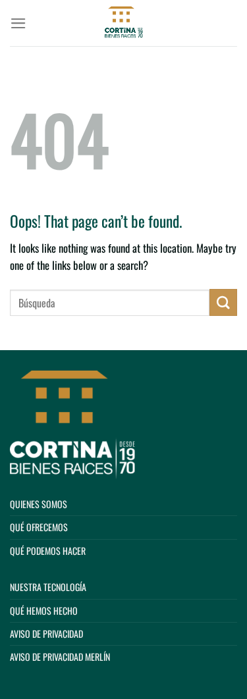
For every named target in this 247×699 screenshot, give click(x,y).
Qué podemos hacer (48, 550)
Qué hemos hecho (44, 610)
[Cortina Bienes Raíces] (124, 23)
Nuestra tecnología (48, 587)
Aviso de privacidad (46, 633)
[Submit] (223, 302)
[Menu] (18, 23)
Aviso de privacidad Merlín (60, 656)
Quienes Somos (38, 504)
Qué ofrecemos (39, 527)
